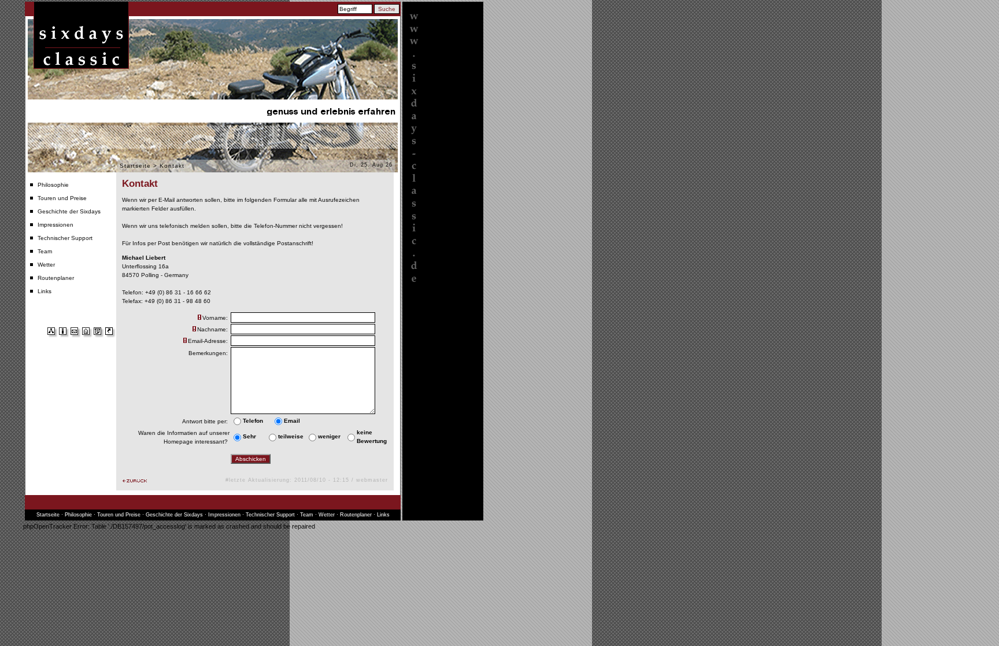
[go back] (134, 481)
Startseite (135, 166)
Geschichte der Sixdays (69, 211)
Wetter (46, 264)
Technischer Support (65, 238)
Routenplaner (56, 278)
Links (44, 291)
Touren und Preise (62, 198)
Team (45, 251)
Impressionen (55, 225)
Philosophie (53, 185)
